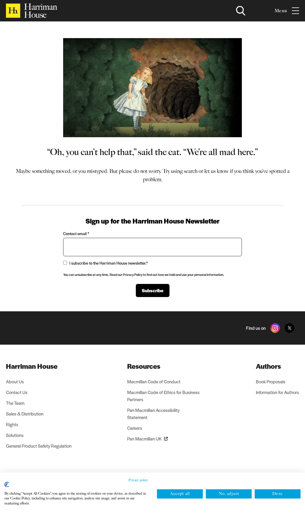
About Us (15, 381)
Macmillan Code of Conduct (153, 381)
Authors (268, 366)
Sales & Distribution (24, 413)
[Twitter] (289, 328)
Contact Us (16, 392)
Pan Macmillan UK (144, 438)
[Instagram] (275, 328)
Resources (143, 366)
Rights (12, 424)
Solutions (15, 435)
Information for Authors (277, 392)
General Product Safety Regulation (38, 446)
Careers (134, 428)
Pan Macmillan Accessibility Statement (153, 413)
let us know (216, 171)
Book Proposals (270, 381)
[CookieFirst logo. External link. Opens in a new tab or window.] (6, 484)
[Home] (31, 11)
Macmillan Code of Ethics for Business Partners (163, 395)
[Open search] (240, 10)
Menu (281, 10)
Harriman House (31, 366)
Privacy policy (138, 480)
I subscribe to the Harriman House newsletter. (108, 263)
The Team (15, 403)
